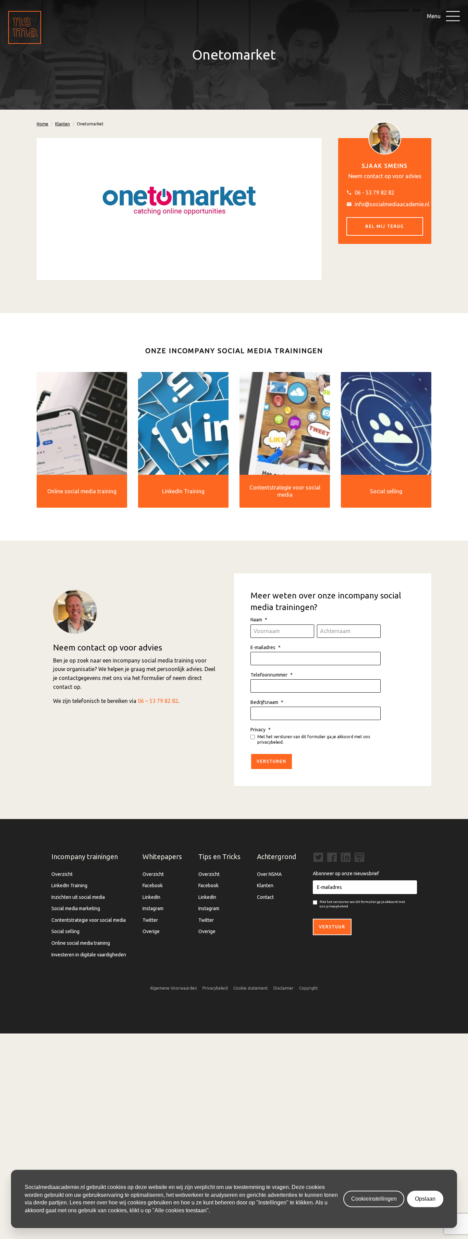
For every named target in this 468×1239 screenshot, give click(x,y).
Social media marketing (75, 908)
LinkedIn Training (69, 885)
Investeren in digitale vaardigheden (88, 954)
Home (42, 124)
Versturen (271, 761)
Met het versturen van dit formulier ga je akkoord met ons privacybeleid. (313, 739)
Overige (151, 931)
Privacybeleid (215, 988)
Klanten (62, 124)
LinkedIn (151, 897)
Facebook (153, 885)
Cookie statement (250, 988)
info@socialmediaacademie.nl (392, 204)
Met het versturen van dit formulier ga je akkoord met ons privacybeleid (362, 904)
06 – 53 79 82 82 (158, 701)
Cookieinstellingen (374, 1199)
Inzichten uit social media (78, 897)
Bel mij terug (385, 226)
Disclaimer (283, 988)
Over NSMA (269, 874)
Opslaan (425, 1199)
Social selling (65, 931)
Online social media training (80, 943)
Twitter (150, 920)
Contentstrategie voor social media (88, 920)
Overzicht (62, 874)
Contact (265, 897)
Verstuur (332, 927)
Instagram (153, 908)
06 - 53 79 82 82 (374, 192)
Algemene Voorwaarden (173, 988)
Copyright (308, 988)
